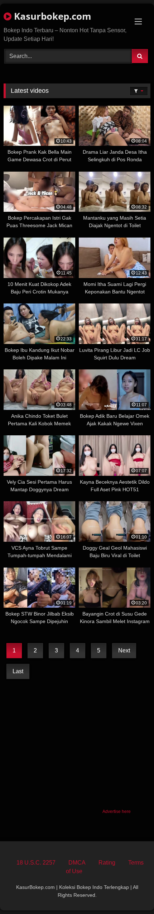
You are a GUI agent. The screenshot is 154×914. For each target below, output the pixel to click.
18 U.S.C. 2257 (36, 863)
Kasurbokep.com (51, 16)
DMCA (77, 863)
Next (124, 650)
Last (18, 671)
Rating (106, 863)
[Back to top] (132, 893)
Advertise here (116, 811)
